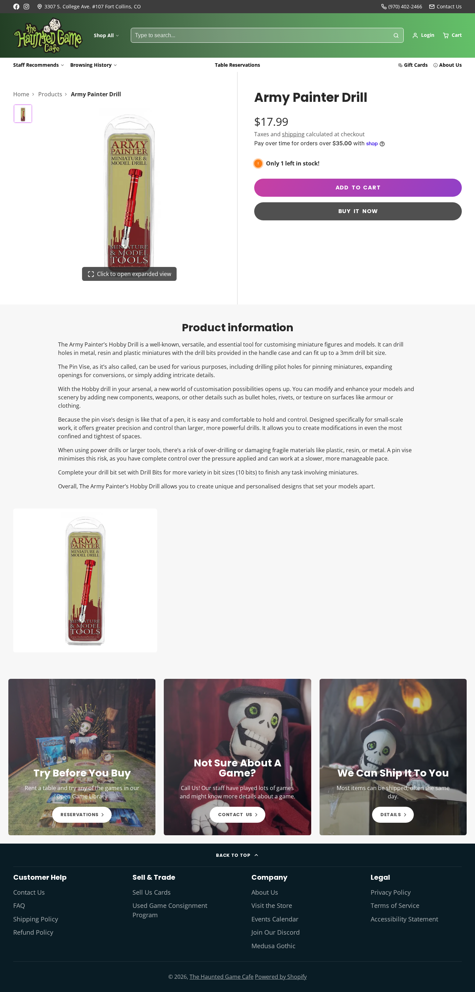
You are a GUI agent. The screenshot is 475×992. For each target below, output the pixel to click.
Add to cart (358, 188)
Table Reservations (237, 65)
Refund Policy (33, 932)
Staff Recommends (36, 65)
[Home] (48, 35)
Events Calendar (274, 919)
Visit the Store (271, 905)
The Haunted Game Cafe (221, 977)
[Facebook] (16, 6)
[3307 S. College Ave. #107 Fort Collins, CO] (89, 6)
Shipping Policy (35, 919)
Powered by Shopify (281, 977)
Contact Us (29, 892)
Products (50, 94)
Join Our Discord (275, 932)
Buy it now (358, 211)
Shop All (104, 35)
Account (423, 35)
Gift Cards (416, 65)
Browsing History (91, 65)
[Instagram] (27, 6)
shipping (293, 134)
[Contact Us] (445, 6)
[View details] (81, 757)
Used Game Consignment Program (169, 910)
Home (21, 94)
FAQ (19, 905)
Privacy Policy (391, 892)
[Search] (396, 35)
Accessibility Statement (404, 919)
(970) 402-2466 (405, 6)
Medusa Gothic (273, 946)
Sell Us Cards (151, 892)
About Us (450, 65)
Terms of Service (395, 905)
